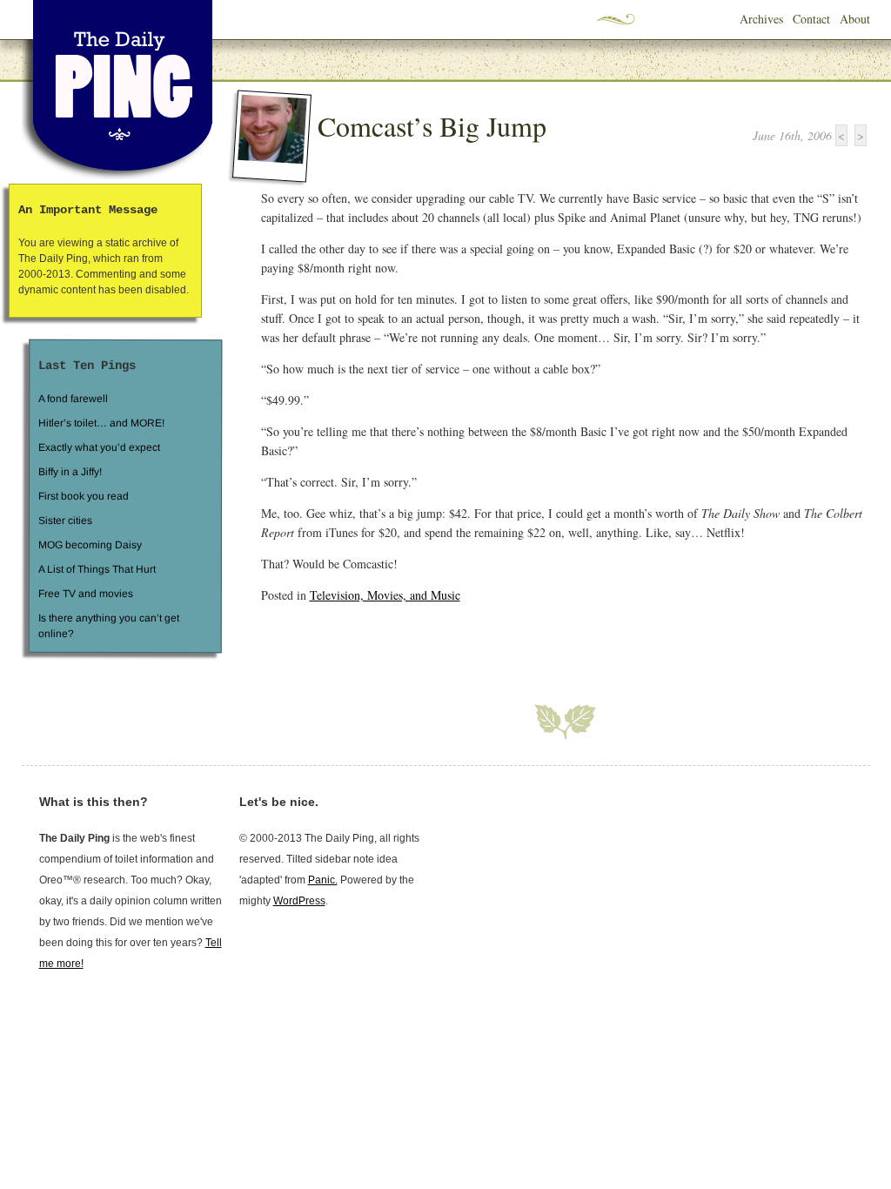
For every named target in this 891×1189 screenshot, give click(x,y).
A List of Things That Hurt (96, 569)
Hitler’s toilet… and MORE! (101, 423)
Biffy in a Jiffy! (70, 472)
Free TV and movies (84, 594)
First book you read (82, 496)
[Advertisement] (464, 643)
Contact (811, 18)
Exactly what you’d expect (99, 447)
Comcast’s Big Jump (432, 125)
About (855, 18)
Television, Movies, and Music (385, 595)
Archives (761, 18)
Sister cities (64, 520)
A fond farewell (73, 399)
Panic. (323, 880)
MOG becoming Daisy (89, 545)
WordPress (299, 901)
